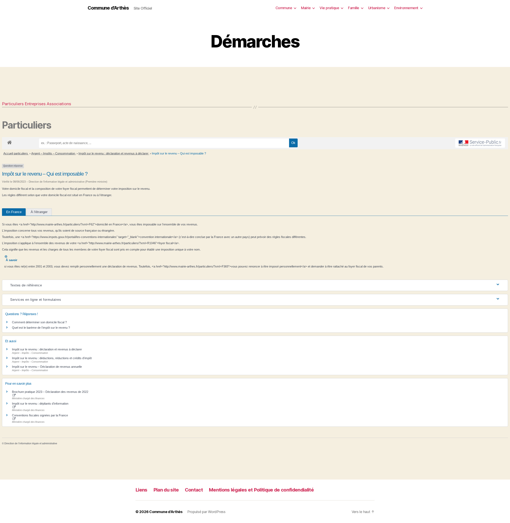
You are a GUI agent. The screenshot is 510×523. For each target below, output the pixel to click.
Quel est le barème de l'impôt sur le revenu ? (41, 327)
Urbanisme (376, 8)
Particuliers (13, 103)
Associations (59, 103)
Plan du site (166, 490)
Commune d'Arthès (108, 8)
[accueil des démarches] (9, 142)
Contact (194, 490)
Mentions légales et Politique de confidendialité (261, 490)
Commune (284, 8)
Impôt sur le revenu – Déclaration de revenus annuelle (47, 366)
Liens (141, 490)
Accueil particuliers (16, 153)
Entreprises (35, 103)
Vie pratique (329, 8)
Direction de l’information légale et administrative (30, 443)
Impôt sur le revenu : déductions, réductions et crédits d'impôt (52, 358)
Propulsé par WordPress (206, 512)
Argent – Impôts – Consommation (53, 153)
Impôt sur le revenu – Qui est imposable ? (179, 153)
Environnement (406, 8)
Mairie (306, 8)
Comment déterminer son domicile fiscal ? (39, 322)
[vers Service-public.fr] (480, 143)
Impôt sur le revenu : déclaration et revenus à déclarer (113, 153)
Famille (353, 8)
